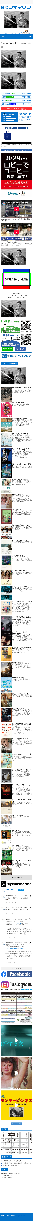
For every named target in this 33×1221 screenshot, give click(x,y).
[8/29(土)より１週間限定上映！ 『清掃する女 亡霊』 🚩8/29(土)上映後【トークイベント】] (16, 1040)
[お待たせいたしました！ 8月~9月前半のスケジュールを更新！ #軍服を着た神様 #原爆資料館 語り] (16, 1008)
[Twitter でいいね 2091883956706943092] (12, 914)
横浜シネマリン (10, 895)
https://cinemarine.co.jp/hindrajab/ (15, 948)
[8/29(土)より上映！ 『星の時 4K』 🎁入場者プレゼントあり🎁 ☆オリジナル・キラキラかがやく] (16, 1073)
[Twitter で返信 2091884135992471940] (6, 902)
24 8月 (25, 895)
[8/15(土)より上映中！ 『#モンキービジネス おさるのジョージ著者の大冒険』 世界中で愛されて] (16, 1105)
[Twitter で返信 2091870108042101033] (6, 938)
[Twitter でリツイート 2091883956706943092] (9, 914)
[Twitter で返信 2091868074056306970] (6, 963)
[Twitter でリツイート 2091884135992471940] (9, 902)
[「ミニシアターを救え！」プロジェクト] (16, 279)
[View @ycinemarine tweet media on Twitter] (25, 933)
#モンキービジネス (16, 923)
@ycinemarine (18, 895)
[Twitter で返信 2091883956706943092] (6, 914)
